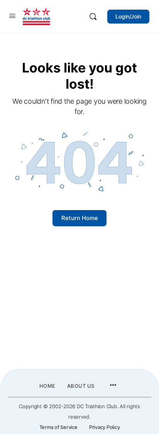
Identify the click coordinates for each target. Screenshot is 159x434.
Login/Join (128, 16)
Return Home (79, 218)
